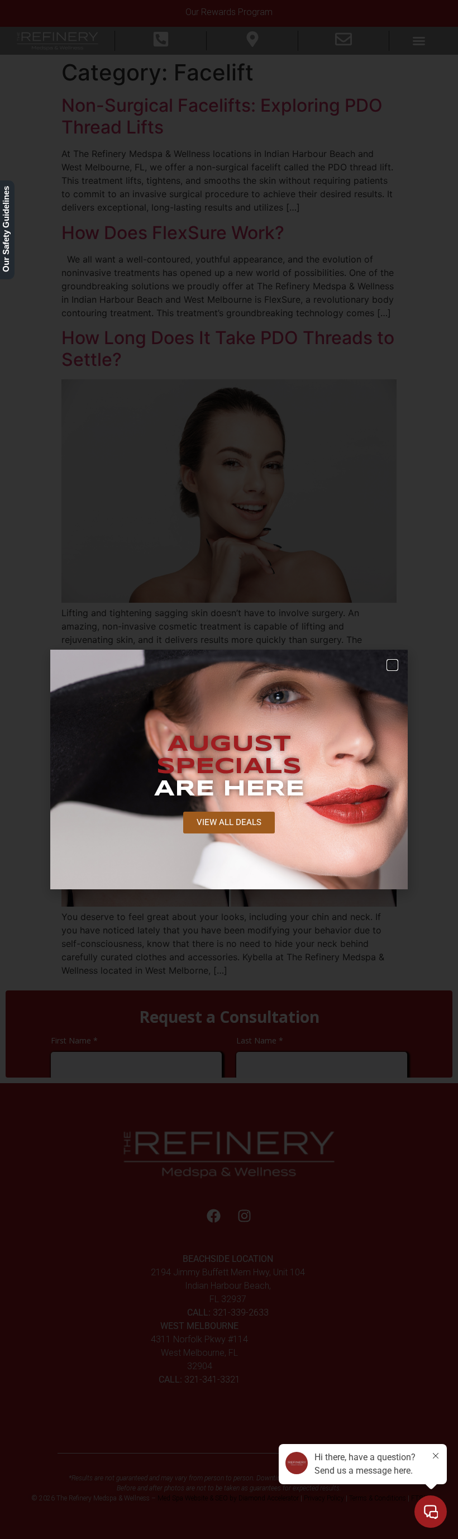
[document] (229, 769)
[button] (392, 665)
